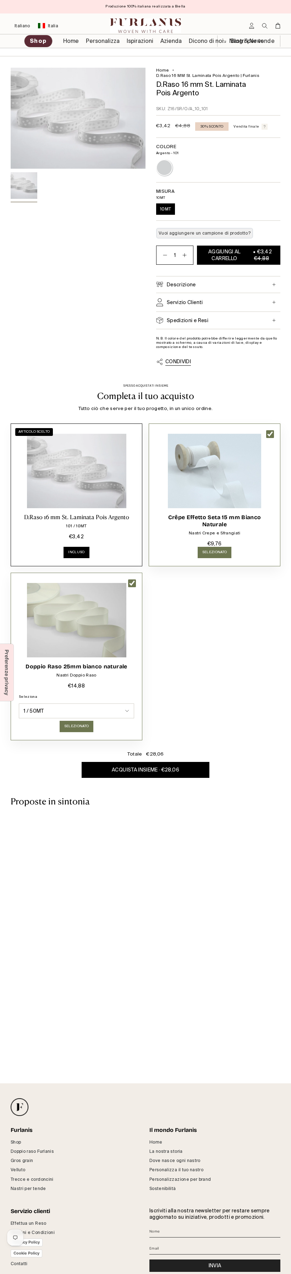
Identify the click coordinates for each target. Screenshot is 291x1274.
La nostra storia (166, 1151)
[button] (102, 41)
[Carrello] (277, 25)
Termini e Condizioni (33, 1232)
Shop (16, 1142)
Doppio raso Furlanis (32, 1151)
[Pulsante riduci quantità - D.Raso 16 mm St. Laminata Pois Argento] (163, 255)
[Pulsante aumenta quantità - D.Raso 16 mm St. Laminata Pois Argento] (186, 255)
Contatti (19, 1264)
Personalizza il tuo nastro (176, 1170)
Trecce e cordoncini (32, 1179)
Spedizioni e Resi (187, 320)
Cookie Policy (26, 1253)
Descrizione (181, 284)
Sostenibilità (162, 1188)
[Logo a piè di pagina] (19, 1107)
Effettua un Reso (28, 1223)
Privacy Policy (26, 1242)
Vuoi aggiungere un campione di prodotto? (205, 233)
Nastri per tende (28, 1188)
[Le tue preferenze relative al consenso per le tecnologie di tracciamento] (6, 672)
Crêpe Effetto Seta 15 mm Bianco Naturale (214, 521)
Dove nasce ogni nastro (175, 1160)
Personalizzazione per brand (180, 1179)
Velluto (18, 1170)
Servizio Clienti (185, 302)
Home (162, 70)
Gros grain (22, 1160)
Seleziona (28, 697)
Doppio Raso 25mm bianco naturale (76, 666)
